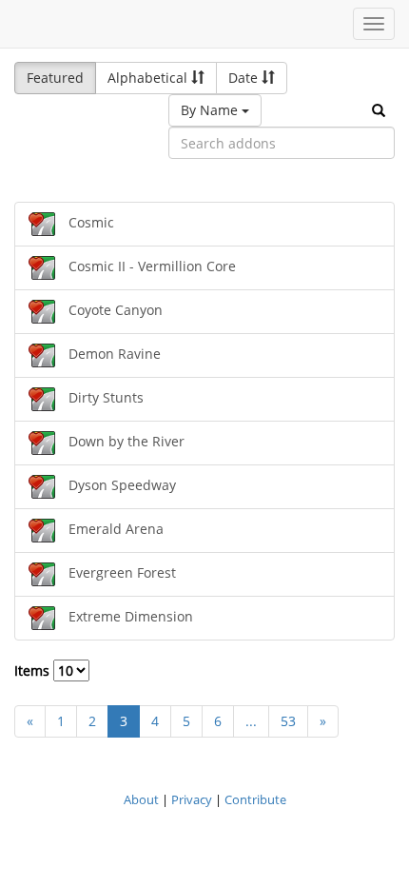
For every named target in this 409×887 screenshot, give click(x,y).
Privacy (191, 799)
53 (288, 721)
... (251, 721)
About (141, 799)
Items (33, 670)
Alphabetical (149, 78)
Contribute (255, 799)
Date (245, 78)
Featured (55, 78)
